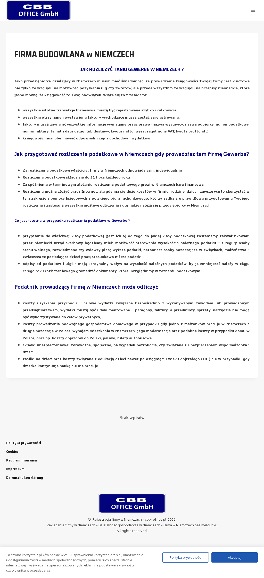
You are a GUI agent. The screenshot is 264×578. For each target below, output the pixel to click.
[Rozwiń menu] (253, 10)
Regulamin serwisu (21, 460)
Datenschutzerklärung (24, 477)
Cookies (12, 451)
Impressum (15, 469)
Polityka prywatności (23, 443)
